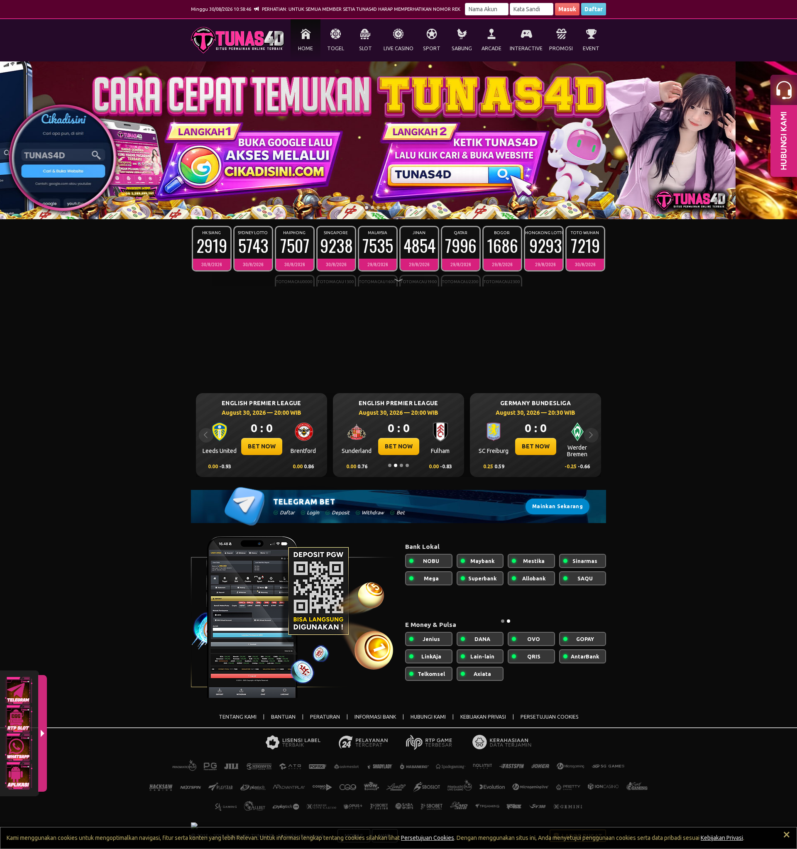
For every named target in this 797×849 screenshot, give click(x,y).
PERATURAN (325, 716)
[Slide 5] (389, 207)
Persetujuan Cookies (427, 837)
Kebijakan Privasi (722, 837)
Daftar (593, 9)
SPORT (431, 48)
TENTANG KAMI (238, 716)
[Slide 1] (366, 207)
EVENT (591, 48)
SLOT (365, 48)
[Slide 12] (430, 207)
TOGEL (335, 48)
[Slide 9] (413, 207)
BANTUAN (283, 716)
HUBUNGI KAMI (428, 716)
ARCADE (491, 48)
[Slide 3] (378, 207)
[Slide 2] (372, 207)
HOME (305, 48)
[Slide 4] (384, 207)
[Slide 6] (395, 207)
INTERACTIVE (526, 48)
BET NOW (262, 446)
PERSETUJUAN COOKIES (550, 716)
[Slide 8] (407, 207)
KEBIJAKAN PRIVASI (483, 716)
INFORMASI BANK (375, 716)
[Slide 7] (401, 207)
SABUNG (462, 48)
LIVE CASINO (398, 48)
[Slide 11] (424, 207)
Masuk (567, 9)
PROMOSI (561, 48)
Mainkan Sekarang (557, 506)
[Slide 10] (419, 207)
